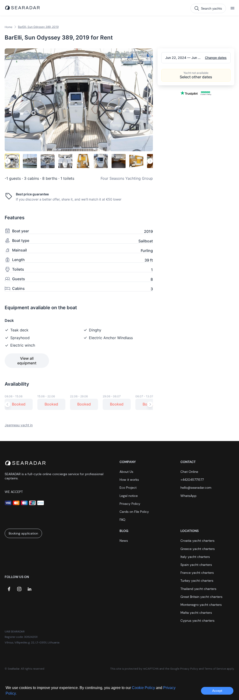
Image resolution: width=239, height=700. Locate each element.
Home (8, 27)
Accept (217, 691)
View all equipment (26, 360)
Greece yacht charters (197, 549)
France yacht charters (197, 573)
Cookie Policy (144, 688)
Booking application (23, 533)
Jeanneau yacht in (19, 425)
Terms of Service (215, 669)
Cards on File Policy (134, 512)
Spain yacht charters (196, 565)
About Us (126, 472)
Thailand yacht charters (198, 589)
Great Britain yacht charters (201, 597)
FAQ (122, 519)
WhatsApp (188, 496)
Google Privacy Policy (184, 669)
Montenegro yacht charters (201, 605)
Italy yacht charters (195, 557)
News (124, 540)
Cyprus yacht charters (197, 620)
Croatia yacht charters (197, 540)
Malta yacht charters (196, 612)
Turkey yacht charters (196, 580)
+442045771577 (192, 479)
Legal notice (129, 496)
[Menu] (232, 8)
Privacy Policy (130, 504)
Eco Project (128, 487)
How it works (129, 479)
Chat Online (189, 472)
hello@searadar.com (195, 487)
